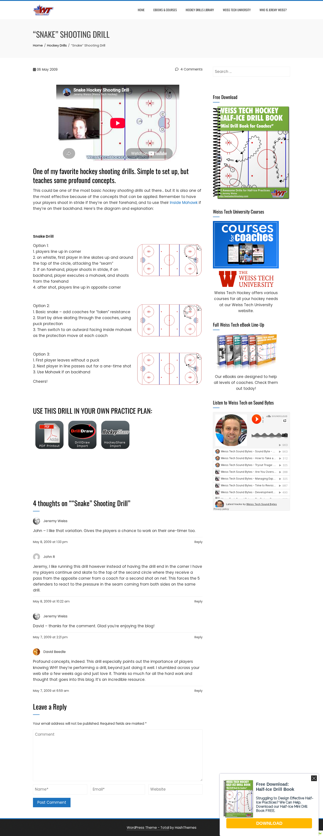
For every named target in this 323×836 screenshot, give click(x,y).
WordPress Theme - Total (148, 827)
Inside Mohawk (184, 202)
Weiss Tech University (237, 9)
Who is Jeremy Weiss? (273, 9)
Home (141, 9)
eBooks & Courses (165, 9)
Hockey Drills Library (200, 9)
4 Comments (191, 69)
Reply (198, 542)
